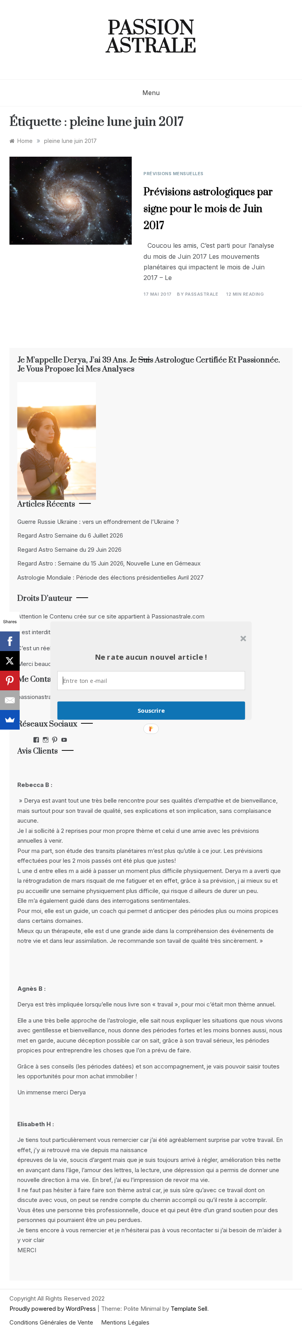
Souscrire (151, 710)
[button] (150, 656)
